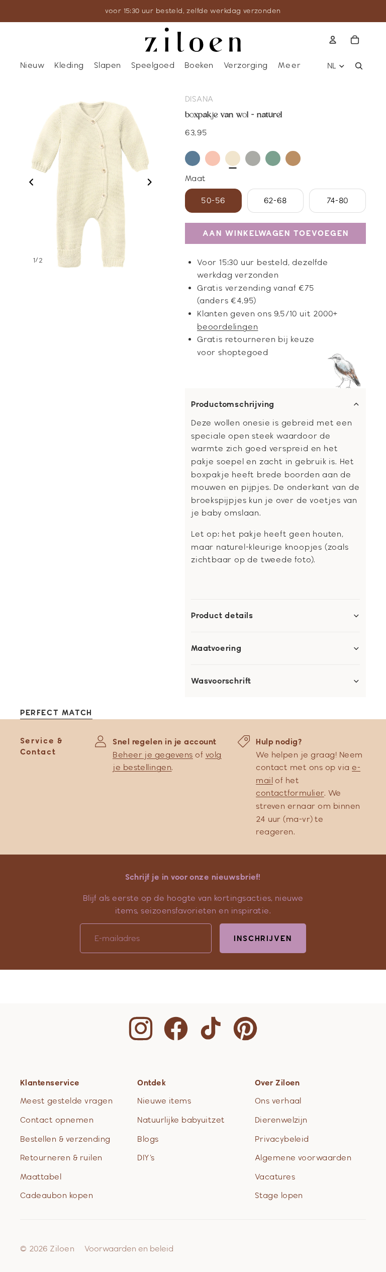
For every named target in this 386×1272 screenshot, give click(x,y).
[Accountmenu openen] (333, 40)
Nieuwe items (164, 1101)
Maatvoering (216, 648)
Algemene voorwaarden (303, 1157)
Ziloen (62, 1248)
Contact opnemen (56, 1120)
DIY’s (145, 1157)
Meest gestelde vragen (66, 1101)
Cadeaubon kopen (56, 1195)
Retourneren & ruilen (61, 1157)
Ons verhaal (278, 1101)
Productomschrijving (232, 404)
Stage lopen (279, 1195)
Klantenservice (50, 1082)
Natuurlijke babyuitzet (181, 1120)
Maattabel (40, 1176)
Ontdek (151, 1082)
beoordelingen (227, 326)
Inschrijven (263, 938)
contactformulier (290, 793)
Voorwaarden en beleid (128, 1248)
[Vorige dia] (28, 184)
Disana (199, 99)
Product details (222, 616)
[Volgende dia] (152, 184)
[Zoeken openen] (359, 66)
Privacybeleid (282, 1139)
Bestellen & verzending (65, 1139)
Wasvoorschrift (221, 681)
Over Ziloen (277, 1082)
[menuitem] (290, 65)
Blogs (147, 1139)
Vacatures (275, 1176)
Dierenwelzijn (281, 1120)
